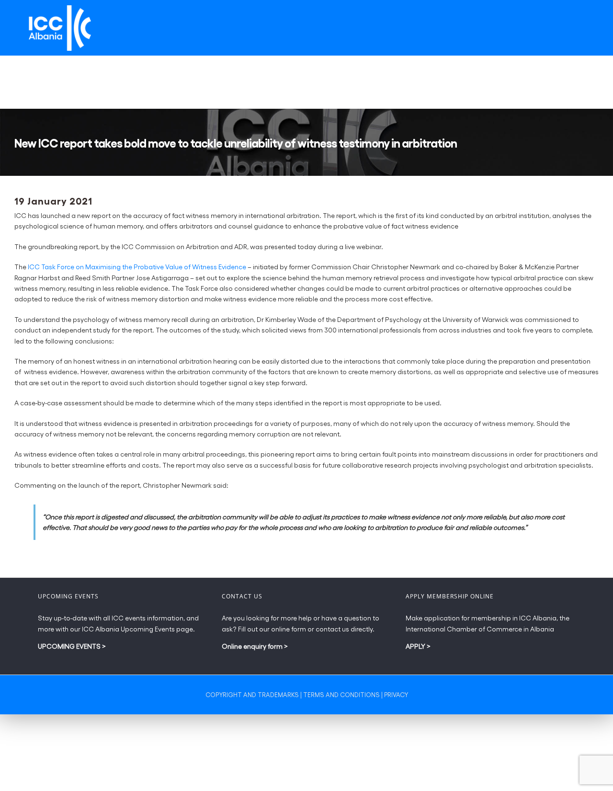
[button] (577, 82)
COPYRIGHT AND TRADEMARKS (252, 694)
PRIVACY (396, 694)
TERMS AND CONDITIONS (341, 694)
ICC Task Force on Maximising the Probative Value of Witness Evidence (137, 267)
